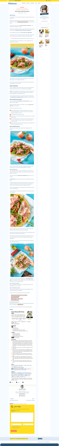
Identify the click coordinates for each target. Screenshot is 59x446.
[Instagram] (48, 0)
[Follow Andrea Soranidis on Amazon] (24, 395)
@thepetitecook (20, 304)
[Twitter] (40, 438)
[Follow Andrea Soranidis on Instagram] (21, 395)
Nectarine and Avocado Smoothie (41, 46)
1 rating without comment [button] (22, 403)
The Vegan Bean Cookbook (30, 399)
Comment (13, 411)
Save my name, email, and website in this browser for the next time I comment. (16, 427)
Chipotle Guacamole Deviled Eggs (40, 36)
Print (28, 317)
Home (17, 9)
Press (14, 438)
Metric (13, 337)
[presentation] (41, 31)
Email (24, 424)
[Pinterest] (49, 0)
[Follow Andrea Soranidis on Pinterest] (23, 395)
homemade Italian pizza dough (22, 21)
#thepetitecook (28, 368)
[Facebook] (46, 0)
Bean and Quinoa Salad (15, 297)
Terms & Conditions (18, 438)
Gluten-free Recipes (20, 8)
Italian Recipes (25, 8)
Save (32, 317)
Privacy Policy (23, 438)
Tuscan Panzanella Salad (15, 296)
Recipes (20, 9)
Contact (27, 438)
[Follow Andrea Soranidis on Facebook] (19, 395)
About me (11, 438)
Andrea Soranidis (16, 323)
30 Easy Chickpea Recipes (46, 45)
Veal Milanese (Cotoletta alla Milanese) (47, 36)
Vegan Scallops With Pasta (14, 399)
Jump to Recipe (13, 15)
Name (12, 424)
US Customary (16, 337)
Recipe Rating (13, 410)
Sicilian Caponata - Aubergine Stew (17, 298)
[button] (20, 7)
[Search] (48, 24)
